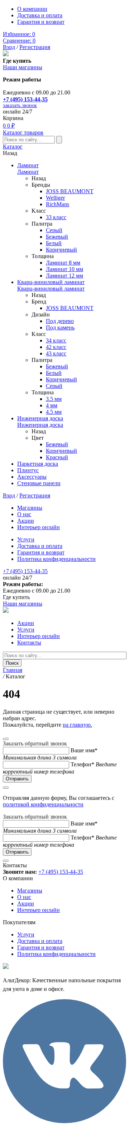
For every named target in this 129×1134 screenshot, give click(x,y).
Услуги (25, 539)
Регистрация (34, 47)
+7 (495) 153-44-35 (25, 99)
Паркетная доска (37, 464)
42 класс (56, 347)
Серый (54, 230)
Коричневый (61, 250)
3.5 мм (54, 399)
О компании (32, 9)
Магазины (29, 508)
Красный (57, 457)
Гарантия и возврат (40, 22)
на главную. (77, 725)
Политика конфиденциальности (56, 559)
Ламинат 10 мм (64, 269)
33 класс (56, 217)
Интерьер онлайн (38, 527)
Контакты (29, 642)
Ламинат (28, 165)
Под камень (60, 327)
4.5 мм (54, 412)
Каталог (13, 146)
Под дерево (60, 321)
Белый (54, 243)
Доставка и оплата (39, 15)
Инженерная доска (40, 418)
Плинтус (28, 470)
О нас (24, 514)
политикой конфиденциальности (43, 804)
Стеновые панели (39, 483)
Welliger (55, 198)
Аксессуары (32, 477)
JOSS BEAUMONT (70, 191)
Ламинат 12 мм (64, 276)
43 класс (56, 353)
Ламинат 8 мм (63, 263)
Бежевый (57, 237)
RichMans (57, 204)
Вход (9, 47)
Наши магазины (22, 67)
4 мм (51, 405)
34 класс (56, 340)
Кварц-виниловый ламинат (51, 282)
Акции (25, 521)
